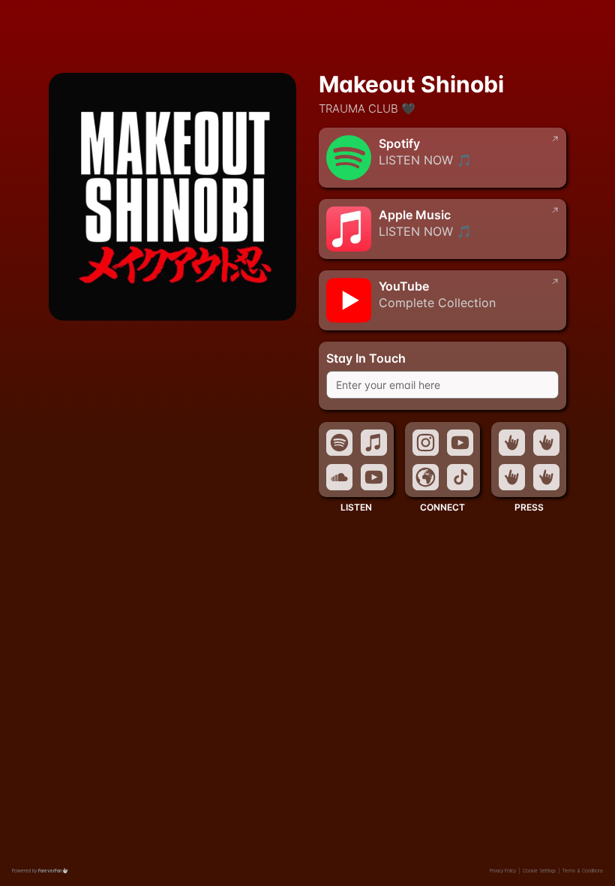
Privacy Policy (503, 870)
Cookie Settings (539, 870)
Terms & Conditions (582, 870)
